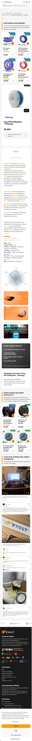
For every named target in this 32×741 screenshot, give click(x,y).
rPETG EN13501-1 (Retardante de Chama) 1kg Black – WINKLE (8, 422)
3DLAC (6, 226)
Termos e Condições (7, 671)
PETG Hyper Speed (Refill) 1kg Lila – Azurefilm (8, 75)
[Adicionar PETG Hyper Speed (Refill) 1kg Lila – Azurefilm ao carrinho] (13, 69)
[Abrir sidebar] (2, 2)
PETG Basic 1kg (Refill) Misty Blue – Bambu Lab (23, 447)
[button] (16, 99)
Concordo (16, 333)
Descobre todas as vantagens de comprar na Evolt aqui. (16, 365)
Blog (3, 669)
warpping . (7, 233)
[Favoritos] (24, 2)
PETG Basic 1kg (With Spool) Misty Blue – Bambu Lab (8, 447)
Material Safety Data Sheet (11, 240)
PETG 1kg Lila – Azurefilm (7, 48)
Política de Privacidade (7, 673)
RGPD (3, 678)
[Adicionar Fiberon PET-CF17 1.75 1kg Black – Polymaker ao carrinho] (28, 415)
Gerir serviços (15, 721)
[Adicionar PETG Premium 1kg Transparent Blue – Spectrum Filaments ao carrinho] (28, 43)
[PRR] (15, 661)
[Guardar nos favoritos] (2, 18)
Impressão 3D (9, 13)
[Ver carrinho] (26, 2)
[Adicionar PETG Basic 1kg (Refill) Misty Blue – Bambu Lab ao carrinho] (28, 441)
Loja (3, 13)
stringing (22, 201)
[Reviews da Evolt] (13, 649)
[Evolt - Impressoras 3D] (7, 2)
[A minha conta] (29, 2)
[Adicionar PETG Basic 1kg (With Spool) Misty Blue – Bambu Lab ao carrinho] (13, 441)
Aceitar (16, 726)
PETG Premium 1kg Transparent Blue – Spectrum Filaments (23, 49)
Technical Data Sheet (10, 238)
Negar (16, 730)
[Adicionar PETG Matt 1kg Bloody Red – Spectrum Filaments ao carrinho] (28, 69)
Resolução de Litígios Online (9, 677)
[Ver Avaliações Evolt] (16, 542)
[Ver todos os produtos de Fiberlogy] (9, 117)
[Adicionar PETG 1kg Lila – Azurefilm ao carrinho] (13, 43)
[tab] (16, 151)
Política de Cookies (15, 738)
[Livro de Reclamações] (18, 654)
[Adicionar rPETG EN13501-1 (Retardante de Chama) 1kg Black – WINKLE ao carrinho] (13, 415)
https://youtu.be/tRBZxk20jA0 (12, 322)
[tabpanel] (16, 250)
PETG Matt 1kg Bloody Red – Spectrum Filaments (23, 75)
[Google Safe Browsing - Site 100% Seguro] (7, 654)
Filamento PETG (6, 15)
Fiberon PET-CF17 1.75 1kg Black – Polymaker (22, 421)
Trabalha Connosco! (7, 680)
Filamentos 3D (17, 13)
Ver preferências (16, 735)
